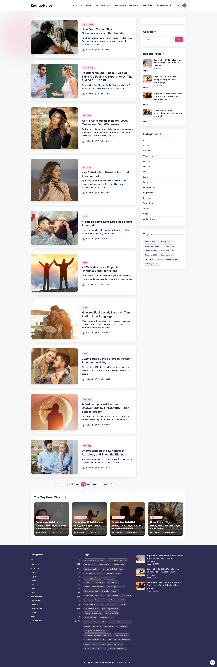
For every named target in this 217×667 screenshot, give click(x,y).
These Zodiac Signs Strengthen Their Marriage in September (168, 113)
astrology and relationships (112, 569)
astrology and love (91, 569)
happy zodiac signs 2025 (94, 595)
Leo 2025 (127, 595)
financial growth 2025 (115, 587)
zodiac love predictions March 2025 (98, 635)
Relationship (88, 24)
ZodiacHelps (42, 5)
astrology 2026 (165, 242)
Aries (145, 140)
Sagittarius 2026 (151, 255)
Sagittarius (148, 192)
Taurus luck (122, 626)
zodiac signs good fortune (167, 259)
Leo (145, 171)
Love (85, 217)
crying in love (113, 582)
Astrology (87, 115)
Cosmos (147, 161)
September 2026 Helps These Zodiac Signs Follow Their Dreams (168, 63)
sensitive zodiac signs (93, 626)
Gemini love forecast (109, 591)
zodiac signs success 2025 (94, 648)
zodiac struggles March (117, 648)
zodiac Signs (149, 219)
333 (94, 484)
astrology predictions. (153, 246)
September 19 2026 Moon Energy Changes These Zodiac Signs (166, 80)
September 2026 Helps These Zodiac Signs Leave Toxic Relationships (168, 96)
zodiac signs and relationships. (119, 639)
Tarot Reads (148, 203)
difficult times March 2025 (94, 587)
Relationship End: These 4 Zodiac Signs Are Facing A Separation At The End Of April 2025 (107, 76)
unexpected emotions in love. (95, 631)
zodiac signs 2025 (121, 635)
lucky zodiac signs (167, 250)
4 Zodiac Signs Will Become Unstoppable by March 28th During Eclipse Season (105, 407)
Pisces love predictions (93, 613)
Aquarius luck (104, 564)
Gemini (146, 166)
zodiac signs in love (152, 264)
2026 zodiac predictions (117, 560)
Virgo (145, 213)
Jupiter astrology (151, 250)
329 (72, 484)
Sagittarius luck (90, 617)
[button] (55, 484)
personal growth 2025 (110, 609)
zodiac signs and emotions (94, 639)
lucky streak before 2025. (116, 604)
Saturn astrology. (167, 255)
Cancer (146, 150)
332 (88, 484)
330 (78, 484)
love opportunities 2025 (93, 604)
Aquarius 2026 (150, 242)
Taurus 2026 (149, 259)
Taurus (146, 208)
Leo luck (88, 600)
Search (148, 31)
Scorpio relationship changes (120, 622)
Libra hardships (100, 600)
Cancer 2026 (169, 246)
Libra (145, 177)
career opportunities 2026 (94, 582)
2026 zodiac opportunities (94, 560)
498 (105, 484)
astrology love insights (93, 573)
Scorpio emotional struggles (95, 622)
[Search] (179, 39)
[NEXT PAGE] (111, 484)
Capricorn (148, 156)
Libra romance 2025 (117, 600)
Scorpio (146, 198)
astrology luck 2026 (113, 573)
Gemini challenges (91, 591)
